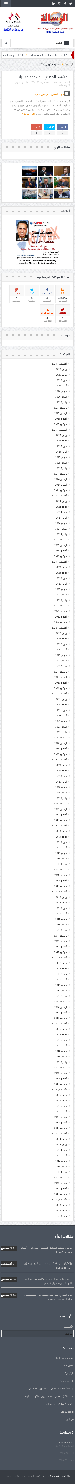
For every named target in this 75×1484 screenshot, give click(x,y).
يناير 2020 (62, 798)
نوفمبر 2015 (60, 1073)
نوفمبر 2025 (60, 413)
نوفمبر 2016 (60, 1007)
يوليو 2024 (61, 501)
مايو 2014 (62, 1150)
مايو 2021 (62, 710)
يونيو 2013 (61, 1210)
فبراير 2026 (61, 396)
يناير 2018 (62, 930)
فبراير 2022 (61, 660)
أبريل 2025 (61, 451)
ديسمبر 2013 (60, 1177)
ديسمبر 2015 (60, 1067)
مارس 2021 (61, 721)
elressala (58, 82)
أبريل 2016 (61, 1045)
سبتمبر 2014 (60, 1128)
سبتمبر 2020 (60, 754)
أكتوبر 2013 (61, 1188)
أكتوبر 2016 (61, 1012)
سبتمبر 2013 (60, 1194)
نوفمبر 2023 (60, 545)
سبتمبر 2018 (60, 886)
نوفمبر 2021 (60, 677)
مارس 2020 (61, 787)
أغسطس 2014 (59, 1133)
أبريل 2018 (61, 913)
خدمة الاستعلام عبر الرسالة (60, 1404)
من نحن (70, 1419)
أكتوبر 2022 (61, 616)
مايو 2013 (62, 1216)
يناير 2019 (62, 864)
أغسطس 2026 (59, 364)
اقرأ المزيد (29, 113)
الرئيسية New (67, 1381)
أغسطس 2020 (59, 759)
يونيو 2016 (61, 1034)
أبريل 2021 (61, 715)
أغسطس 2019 (59, 825)
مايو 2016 (62, 1040)
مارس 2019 (61, 853)
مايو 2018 (62, 908)
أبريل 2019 (61, 847)
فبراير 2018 (61, 924)
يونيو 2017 (61, 968)
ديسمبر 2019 (60, 803)
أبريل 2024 (61, 517)
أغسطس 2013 (59, 1199)
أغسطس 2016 (59, 1023)
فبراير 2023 (61, 594)
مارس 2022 (61, 655)
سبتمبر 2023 (60, 556)
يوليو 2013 (61, 1205)
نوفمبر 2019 (60, 809)
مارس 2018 (61, 919)
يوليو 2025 (61, 435)
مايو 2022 (62, 644)
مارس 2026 (61, 391)
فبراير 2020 (61, 792)
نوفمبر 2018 (60, 875)
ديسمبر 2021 (60, 671)
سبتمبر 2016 (60, 1018)
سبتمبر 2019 (60, 820)
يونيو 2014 (61, 1144)
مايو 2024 (62, 512)
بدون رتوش (20, 82)
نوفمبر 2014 (60, 1117)
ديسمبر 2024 (60, 474)
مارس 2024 (61, 523)
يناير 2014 (62, 1172)
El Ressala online (65, 1358)
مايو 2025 (62, 446)
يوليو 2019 (61, 831)
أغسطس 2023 (59, 561)
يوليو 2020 (61, 765)
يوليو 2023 (61, 567)
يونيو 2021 (61, 704)
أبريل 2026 (61, 385)
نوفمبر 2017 (60, 941)
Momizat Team (57, 1476)
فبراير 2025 (61, 462)
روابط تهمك (67, 1411)
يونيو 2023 (61, 572)
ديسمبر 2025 (60, 407)
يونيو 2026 (61, 375)
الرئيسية (69, 1373)
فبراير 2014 (61, 1166)
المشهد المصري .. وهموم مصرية (44, 77)
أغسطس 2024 (59, 495)
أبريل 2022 (61, 649)
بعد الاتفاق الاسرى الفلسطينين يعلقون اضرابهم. (48, 1396)
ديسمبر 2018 (60, 869)
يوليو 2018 (61, 897)
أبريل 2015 (61, 1111)
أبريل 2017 (61, 979)
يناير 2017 (62, 996)
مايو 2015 (62, 1106)
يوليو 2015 (61, 1095)
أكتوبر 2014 (61, 1122)
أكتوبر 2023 (61, 550)
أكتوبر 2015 (61, 1078)
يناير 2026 (62, 402)
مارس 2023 (61, 589)
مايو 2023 (62, 578)
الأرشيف (69, 1326)
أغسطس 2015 (59, 1089)
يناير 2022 (62, 666)
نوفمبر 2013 (60, 1183)
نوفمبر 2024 (60, 479)
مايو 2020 (62, 776)
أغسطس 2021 (59, 693)
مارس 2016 (61, 1051)
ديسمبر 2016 (60, 1001)
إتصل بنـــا (69, 1365)
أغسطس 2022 (59, 627)
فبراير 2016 (61, 1056)
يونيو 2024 (61, 506)
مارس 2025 (61, 457)
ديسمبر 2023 (60, 539)
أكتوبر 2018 (61, 880)
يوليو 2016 (61, 1029)
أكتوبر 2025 (61, 419)
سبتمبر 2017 (60, 952)
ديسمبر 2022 (60, 605)
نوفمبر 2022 (60, 611)
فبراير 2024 (61, 529)
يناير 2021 (62, 732)
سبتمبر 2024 (60, 490)
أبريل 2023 (61, 584)
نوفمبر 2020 (60, 743)
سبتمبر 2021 (60, 688)
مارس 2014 (61, 1161)
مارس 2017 (61, 985)
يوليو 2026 (61, 369)
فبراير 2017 (61, 990)
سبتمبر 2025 (60, 424)
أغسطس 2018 (59, 891)
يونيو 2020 (61, 770)
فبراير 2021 (61, 726)
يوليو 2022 (61, 633)
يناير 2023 (62, 600)
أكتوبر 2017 (61, 946)
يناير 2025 (62, 468)
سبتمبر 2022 (60, 622)
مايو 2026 (62, 380)
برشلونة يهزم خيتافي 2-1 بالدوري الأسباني (51, 1388)
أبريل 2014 (61, 1155)
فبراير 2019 (61, 858)
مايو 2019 (62, 842)
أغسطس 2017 (59, 957)
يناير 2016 (62, 1062)
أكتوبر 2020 (61, 748)
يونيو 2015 (61, 1100)
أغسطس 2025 (59, 430)
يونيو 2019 (61, 836)
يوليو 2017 (61, 963)
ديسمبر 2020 (60, 737)
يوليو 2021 (61, 699)
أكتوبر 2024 (61, 485)
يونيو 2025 (61, 440)
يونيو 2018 (61, 902)
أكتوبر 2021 (61, 682)
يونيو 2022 (61, 638)
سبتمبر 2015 (60, 1084)
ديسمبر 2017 (60, 935)
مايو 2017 (62, 974)
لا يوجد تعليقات (63, 85)
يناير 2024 (62, 534)
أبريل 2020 (61, 781)
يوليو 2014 (61, 1139)
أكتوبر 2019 (61, 814)
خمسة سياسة (66, 1442)
